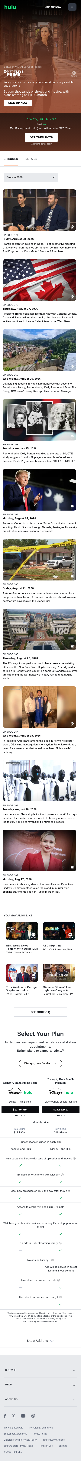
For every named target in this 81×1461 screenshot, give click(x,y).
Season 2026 (15, 177)
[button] (11, 158)
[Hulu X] (16, 1416)
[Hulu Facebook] (8, 1416)
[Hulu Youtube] (26, 1416)
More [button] (16, 85)
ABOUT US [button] (11, 1399)
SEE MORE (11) (40, 1012)
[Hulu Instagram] (33, 1416)
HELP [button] (8, 1384)
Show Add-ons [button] (37, 1340)
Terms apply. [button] (68, 1313)
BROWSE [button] (10, 1370)
